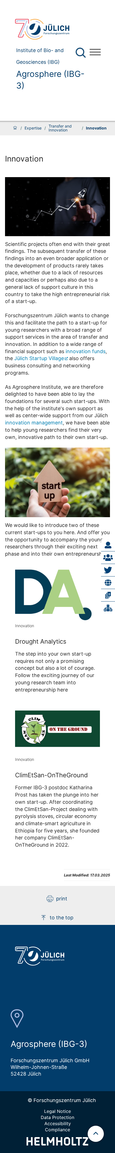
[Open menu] (95, 52)
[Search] (81, 53)
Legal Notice (57, 1111)
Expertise (33, 128)
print (61, 899)
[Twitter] (108, 570)
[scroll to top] (96, 1134)
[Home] (15, 128)
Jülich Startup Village (39, 358)
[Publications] (108, 595)
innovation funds (86, 351)
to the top (61, 917)
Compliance (57, 1129)
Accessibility (57, 1123)
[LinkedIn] (108, 582)
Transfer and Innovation (60, 128)
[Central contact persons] (108, 545)
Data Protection (57, 1117)
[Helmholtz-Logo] (57, 1144)
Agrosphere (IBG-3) (50, 80)
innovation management (34, 423)
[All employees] (108, 557)
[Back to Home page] (47, 29)
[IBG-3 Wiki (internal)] (108, 608)
